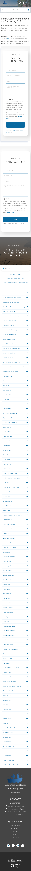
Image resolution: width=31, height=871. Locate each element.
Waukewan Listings (9, 353)
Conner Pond (7, 404)
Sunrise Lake (7, 709)
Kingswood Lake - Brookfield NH (13, 515)
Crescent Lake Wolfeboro (10, 413)
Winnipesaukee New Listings (12, 297)
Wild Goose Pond (8, 746)
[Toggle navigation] (28, 3)
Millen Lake (6, 589)
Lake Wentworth (8, 344)
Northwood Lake (8, 607)
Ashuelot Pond (7, 376)
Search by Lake (15, 274)
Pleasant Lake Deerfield (10, 649)
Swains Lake (7, 718)
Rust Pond (6, 663)
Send (15, 125)
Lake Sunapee (23, 282)
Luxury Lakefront (8, 357)
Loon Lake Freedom (9, 538)
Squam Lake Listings (9, 320)
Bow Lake (6, 399)
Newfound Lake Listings (10, 330)
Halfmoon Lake (7, 464)
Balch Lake (6, 385)
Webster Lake (7, 737)
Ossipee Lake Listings (9, 339)
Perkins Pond (7, 640)
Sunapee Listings (8, 325)
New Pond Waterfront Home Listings (14, 307)
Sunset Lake (7, 714)
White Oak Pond (8, 742)
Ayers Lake (6, 381)
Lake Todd (6, 723)
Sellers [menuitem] (15, 834)
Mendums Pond (8, 580)
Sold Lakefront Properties (11, 302)
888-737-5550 (20, 3)
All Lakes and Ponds (9, 311)
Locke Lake (6, 533)
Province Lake (7, 658)
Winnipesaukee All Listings (11, 316)
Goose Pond (7, 445)
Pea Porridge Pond (9, 630)
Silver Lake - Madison (9, 681)
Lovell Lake (6, 552)
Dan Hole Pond (7, 427)
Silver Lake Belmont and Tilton (12, 686)
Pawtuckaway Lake (9, 626)
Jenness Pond (7, 501)
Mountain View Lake (9, 603)
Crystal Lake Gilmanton (10, 422)
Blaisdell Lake (7, 395)
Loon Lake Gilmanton (9, 543)
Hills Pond (6, 482)
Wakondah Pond (8, 732)
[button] (28, 10)
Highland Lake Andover (10, 473)
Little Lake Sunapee (9, 524)
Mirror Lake (6, 598)
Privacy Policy (14, 130)
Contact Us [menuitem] (15, 837)
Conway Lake (7, 408)
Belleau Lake (7, 390)
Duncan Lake (7, 432)
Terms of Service (14, 224)
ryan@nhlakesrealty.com (16, 809)
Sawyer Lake (7, 672)
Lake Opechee (7, 617)
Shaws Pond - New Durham (11, 677)
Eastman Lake (7, 436)
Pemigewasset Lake (9, 635)
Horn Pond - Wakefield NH (11, 487)
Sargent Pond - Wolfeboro (11, 667)
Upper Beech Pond (9, 728)
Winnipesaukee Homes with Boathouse (15, 367)
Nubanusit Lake (8, 612)
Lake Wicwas (7, 751)
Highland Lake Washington (11, 478)
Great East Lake (8, 455)
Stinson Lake (7, 695)
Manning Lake (7, 566)
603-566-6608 (15, 792)
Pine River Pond (8, 644)
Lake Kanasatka (8, 506)
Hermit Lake (7, 469)
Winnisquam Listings (9, 334)
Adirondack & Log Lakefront (11, 362)
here (8, 39)
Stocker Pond (7, 700)
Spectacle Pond (8, 691)
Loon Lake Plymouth (9, 547)
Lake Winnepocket (9, 760)
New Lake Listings (8, 293)
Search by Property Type (15, 278)
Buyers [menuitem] (15, 831)
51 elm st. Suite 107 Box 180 (17, 813)
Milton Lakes (7, 593)
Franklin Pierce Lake (9, 441)
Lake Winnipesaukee (10, 282)
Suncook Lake (7, 704)
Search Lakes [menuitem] (15, 825)
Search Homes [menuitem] (15, 828)
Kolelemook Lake (8, 519)
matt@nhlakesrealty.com (16, 806)
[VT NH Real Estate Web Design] (15, 866)
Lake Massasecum (8, 575)
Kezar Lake (6, 510)
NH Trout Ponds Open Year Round (13, 765)
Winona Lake (7, 755)
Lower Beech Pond (9, 556)
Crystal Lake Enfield (9, 418)
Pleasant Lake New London (11, 654)
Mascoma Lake (7, 570)
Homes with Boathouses (10, 371)
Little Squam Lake (8, 529)
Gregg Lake (6, 459)
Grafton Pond (7, 450)
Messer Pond (7, 584)
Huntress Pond (7, 492)
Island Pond (6, 496)
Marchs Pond (7, 561)
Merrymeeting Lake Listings (11, 348)
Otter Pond (6, 621)
